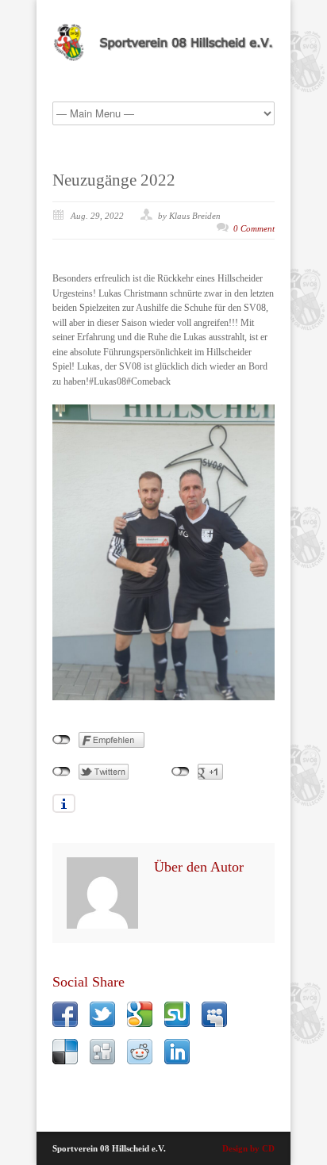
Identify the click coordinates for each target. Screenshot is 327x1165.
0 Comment (254, 228)
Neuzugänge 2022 (113, 180)
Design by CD (248, 1148)
